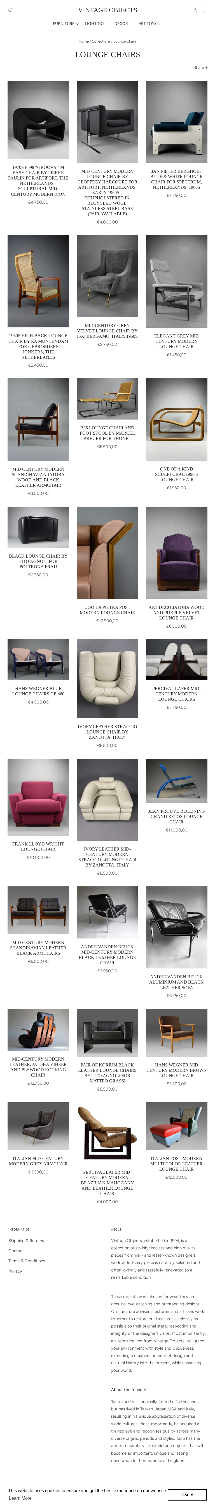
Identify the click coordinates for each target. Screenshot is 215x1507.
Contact (16, 1250)
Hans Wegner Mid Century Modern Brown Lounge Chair (176, 1070)
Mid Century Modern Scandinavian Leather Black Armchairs (38, 948)
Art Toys (148, 23)
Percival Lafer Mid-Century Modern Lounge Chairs (176, 694)
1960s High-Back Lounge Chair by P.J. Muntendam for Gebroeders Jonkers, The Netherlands (38, 346)
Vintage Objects (107, 10)
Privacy (15, 1271)
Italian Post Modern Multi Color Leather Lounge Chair (176, 1163)
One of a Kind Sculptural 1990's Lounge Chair (176, 474)
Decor (121, 23)
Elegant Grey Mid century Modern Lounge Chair (176, 341)
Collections (101, 41)
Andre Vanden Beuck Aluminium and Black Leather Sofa (176, 982)
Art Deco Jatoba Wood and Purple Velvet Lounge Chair (177, 612)
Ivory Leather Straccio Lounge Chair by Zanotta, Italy (107, 732)
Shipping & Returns (26, 1240)
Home (84, 41)
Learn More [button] (20, 1498)
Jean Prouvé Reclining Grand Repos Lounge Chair (176, 816)
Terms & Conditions (26, 1260)
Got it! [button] (187, 1495)
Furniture (64, 23)
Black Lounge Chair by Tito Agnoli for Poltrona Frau (38, 561)
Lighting (95, 23)
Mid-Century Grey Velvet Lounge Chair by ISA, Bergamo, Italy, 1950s (107, 331)
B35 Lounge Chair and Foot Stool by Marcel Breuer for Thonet (107, 433)
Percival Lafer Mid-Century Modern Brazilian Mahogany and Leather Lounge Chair (107, 1183)
